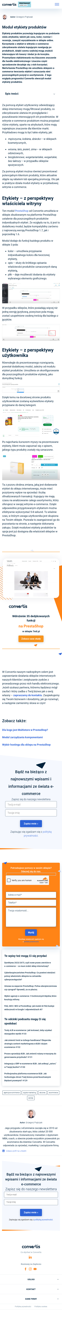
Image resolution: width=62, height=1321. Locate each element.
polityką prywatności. (31, 942)
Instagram (30, 1269)
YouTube (35, 1269)
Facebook (25, 1269)
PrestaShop (21, 210)
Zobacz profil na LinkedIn (16, 1151)
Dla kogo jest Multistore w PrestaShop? (25, 729)
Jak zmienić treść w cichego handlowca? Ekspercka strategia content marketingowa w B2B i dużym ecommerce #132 (27, 1043)
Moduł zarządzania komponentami (22, 737)
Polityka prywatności (23, 1307)
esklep (30, 1098)
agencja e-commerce (12, 1093)
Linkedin (30, 1257)
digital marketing (29, 1093)
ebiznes (42, 1093)
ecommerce (53, 1093)
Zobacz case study (31, 638)
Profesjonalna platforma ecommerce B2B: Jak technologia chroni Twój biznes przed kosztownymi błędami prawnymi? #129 (27, 1077)
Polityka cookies (40, 1307)
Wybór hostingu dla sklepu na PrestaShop (26, 744)
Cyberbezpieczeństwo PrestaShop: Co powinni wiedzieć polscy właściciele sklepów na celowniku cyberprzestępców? (29, 976)
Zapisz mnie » (31, 823)
